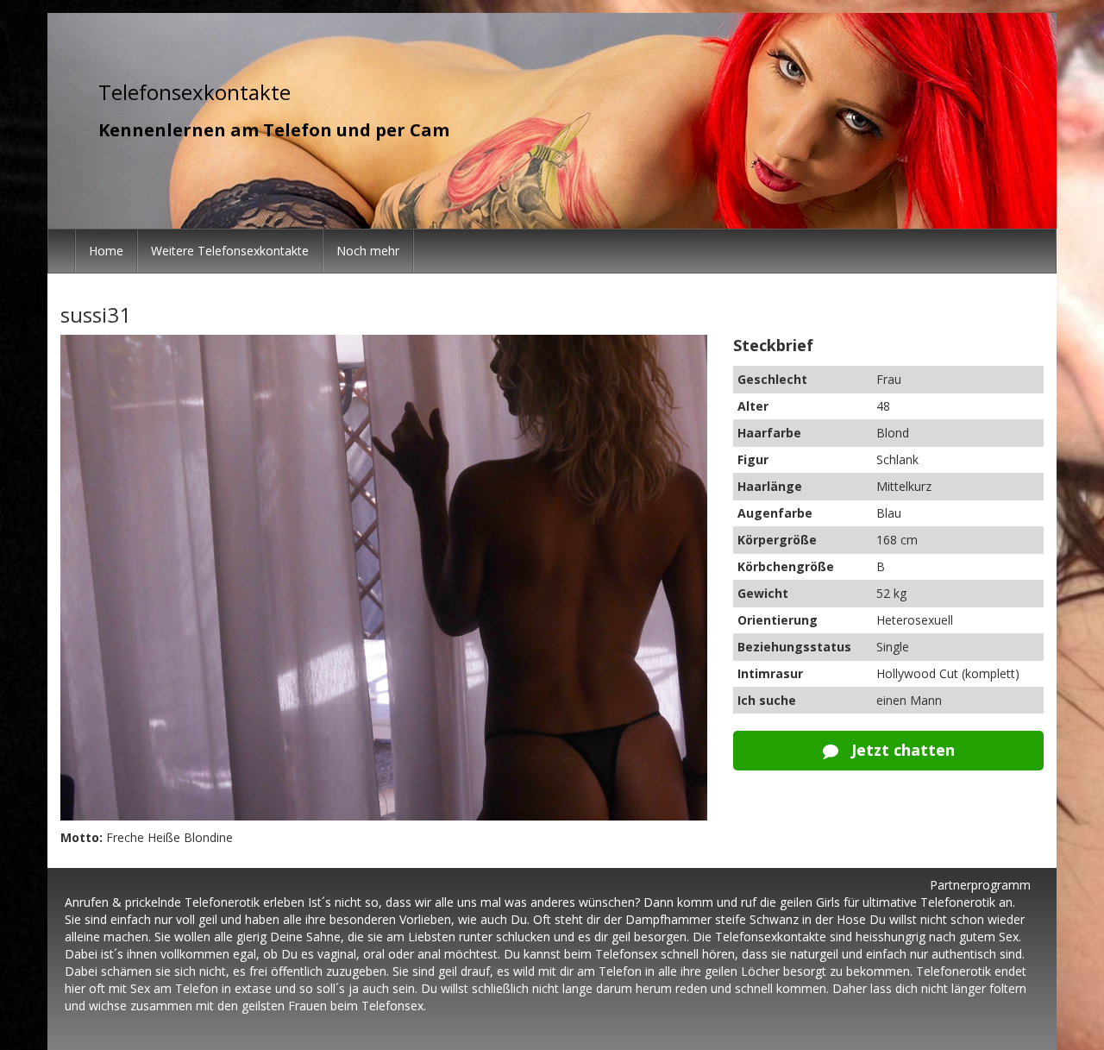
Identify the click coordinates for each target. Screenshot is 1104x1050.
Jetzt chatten (901, 749)
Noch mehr (367, 250)
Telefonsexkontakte (194, 92)
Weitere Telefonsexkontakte (230, 250)
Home (106, 250)
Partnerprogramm (980, 885)
